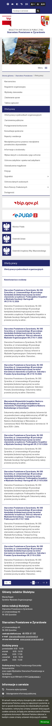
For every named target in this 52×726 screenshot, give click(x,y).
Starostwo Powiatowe (23, 76)
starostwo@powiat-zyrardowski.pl (23, 637)
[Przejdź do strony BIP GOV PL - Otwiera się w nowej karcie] (6, 21)
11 (44, 582)
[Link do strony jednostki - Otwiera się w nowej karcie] (45, 21)
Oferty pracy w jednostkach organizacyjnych (23, 269)
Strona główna (7, 76)
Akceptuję (44, 722)
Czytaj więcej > (34, 677)
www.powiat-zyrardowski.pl (31, 639)
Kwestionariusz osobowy (15, 280)
